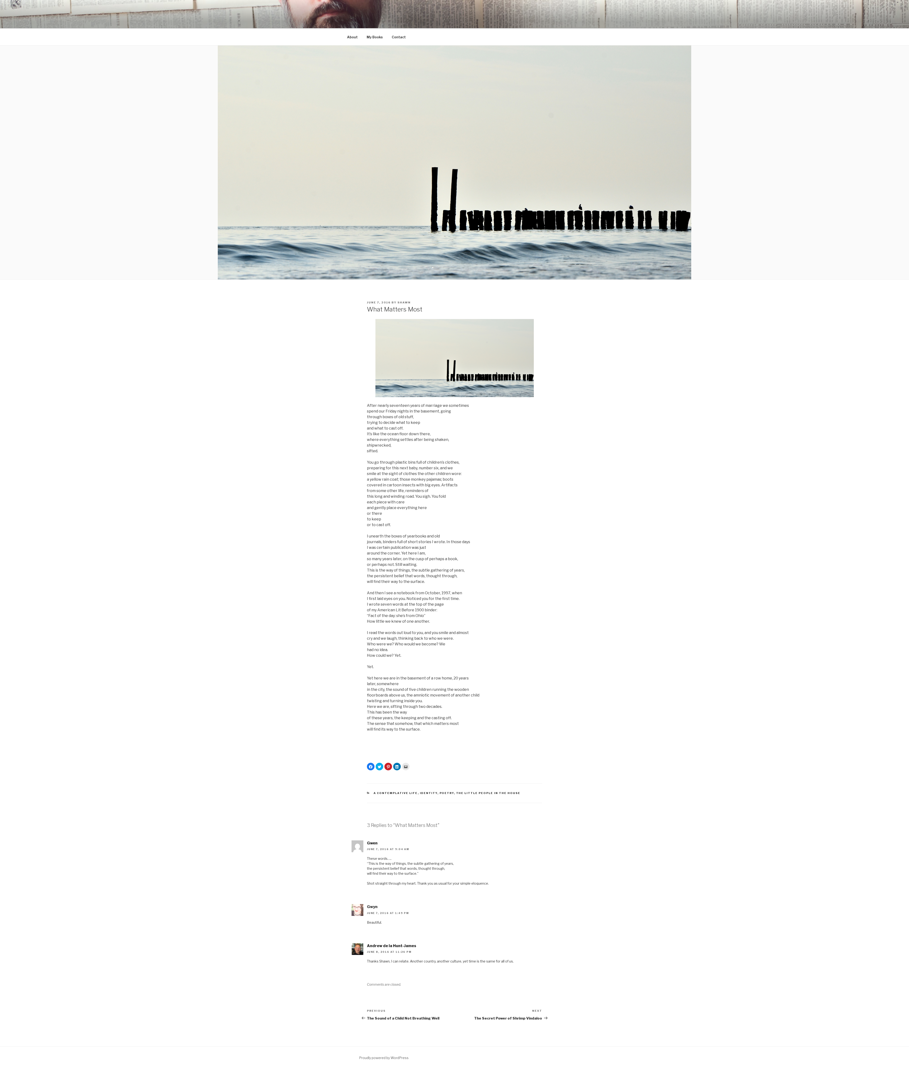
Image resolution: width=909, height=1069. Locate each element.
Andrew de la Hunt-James (391, 946)
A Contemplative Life (396, 793)
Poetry (447, 793)
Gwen (372, 843)
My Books (375, 37)
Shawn (404, 302)
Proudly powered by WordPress (384, 1058)
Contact (399, 37)
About (352, 37)
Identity (428, 793)
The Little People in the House (488, 793)
